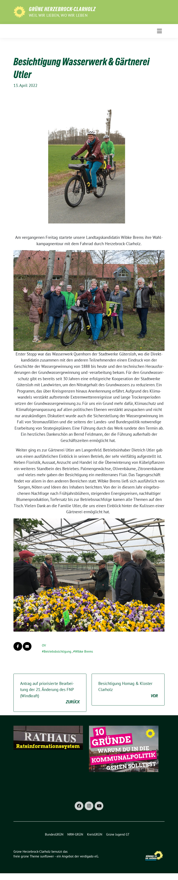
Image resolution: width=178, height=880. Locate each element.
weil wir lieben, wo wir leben (58, 15)
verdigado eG (89, 856)
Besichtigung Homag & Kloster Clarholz (128, 689)
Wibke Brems (84, 651)
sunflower (47, 856)
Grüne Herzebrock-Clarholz (62, 9)
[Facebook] (79, 806)
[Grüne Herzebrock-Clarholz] (19, 11)
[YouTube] (99, 806)
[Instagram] (89, 806)
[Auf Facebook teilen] (17, 646)
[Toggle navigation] (159, 31)
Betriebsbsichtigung (57, 651)
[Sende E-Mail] (27, 646)
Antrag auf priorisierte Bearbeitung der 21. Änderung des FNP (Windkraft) (50, 693)
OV (44, 645)
